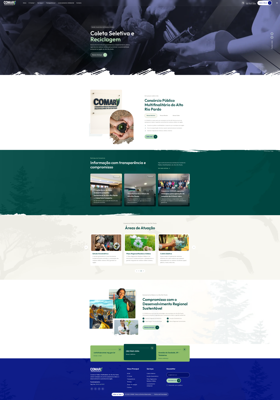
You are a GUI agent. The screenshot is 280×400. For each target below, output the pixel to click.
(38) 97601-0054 (251, 4)
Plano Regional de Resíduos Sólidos (152, 380)
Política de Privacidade (160, 394)
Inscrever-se (172, 380)
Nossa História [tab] (151, 115)
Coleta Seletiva (98, 254)
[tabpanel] (165, 126)
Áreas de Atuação (132, 384)
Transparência (131, 379)
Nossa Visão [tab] (176, 115)
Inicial (128, 373)
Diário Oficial (263, 3)
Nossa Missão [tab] (164, 115)
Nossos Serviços (97, 59)
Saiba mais (149, 136)
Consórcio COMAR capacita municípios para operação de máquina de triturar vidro (172, 193)
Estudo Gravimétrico (168, 254)
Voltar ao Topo (117, 394)
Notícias (129, 382)
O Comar (129, 376)
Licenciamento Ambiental (136, 254)
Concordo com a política (175, 385)
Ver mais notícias (163, 168)
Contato (129, 387)
